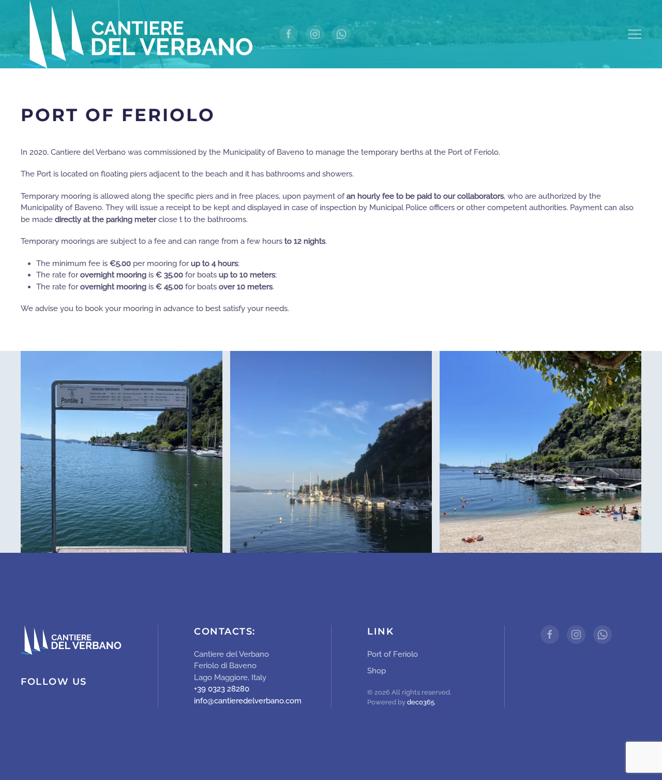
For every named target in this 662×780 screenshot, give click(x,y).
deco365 (420, 702)
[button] (634, 34)
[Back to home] (137, 34)
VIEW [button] (122, 451)
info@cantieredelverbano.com (248, 700)
